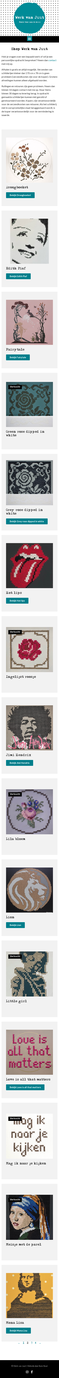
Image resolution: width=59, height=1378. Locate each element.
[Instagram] (27, 1371)
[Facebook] (31, 1371)
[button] (29, 38)
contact (52, 60)
